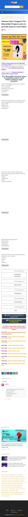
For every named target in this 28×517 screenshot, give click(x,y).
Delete (9, 399)
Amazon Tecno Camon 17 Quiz (16, 348)
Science (9, 480)
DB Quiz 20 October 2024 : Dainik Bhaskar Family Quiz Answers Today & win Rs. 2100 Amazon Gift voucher (17, 465)
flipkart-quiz (22, 481)
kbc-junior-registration (6, 487)
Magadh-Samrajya (20, 476)
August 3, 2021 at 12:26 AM (10, 386)
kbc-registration (4, 489)
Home (2, 16)
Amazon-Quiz (4, 474)
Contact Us (19, 510)
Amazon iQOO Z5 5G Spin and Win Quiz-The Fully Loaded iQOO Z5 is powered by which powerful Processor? (17, 458)
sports (16, 490)
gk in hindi (8, 483)
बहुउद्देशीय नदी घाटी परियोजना (20, 492)
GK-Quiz (3, 476)
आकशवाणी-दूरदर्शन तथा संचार (6, 492)
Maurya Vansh (4, 478)
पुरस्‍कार (13, 492)
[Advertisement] (14, 124)
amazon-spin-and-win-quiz (7, 481)
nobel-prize (22, 489)
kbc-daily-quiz (19, 483)
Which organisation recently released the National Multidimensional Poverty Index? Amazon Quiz (12, 445)
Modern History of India (13, 478)
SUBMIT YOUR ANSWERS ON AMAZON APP (14, 316)
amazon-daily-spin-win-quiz (18, 480)
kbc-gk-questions (18, 485)
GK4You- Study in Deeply (18, 514)
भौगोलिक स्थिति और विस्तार (18, 494)
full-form (3, 483)
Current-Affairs (20, 474)
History (7, 476)
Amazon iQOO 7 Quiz (14, 351)
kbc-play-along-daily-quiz (17, 487)
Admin (4, 29)
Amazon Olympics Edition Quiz (16, 360)
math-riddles (11, 489)
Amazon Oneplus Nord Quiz (16, 345)
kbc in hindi (13, 483)
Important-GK (12, 476)
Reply (6, 399)
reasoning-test (12, 490)
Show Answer (5, 94)
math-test (17, 489)
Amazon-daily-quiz (9, 16)
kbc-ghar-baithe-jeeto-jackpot (7, 485)
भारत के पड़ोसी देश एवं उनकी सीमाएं (7, 494)
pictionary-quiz (4, 490)
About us (13, 510)
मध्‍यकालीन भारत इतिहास (5, 496)
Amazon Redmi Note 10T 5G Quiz (17, 353)
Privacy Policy (14, 512)
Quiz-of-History (22, 478)
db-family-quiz (17, 481)
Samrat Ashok (4, 480)
